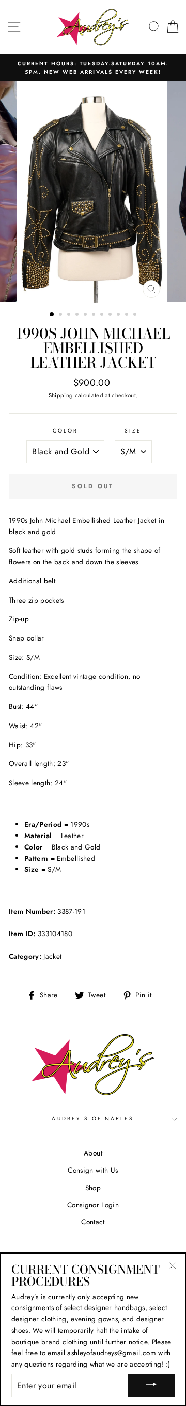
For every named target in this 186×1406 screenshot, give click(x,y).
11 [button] (135, 315)
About (93, 1153)
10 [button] (127, 315)
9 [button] (119, 315)
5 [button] (86, 315)
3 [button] (69, 315)
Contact (92, 1222)
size (133, 431)
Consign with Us (93, 1170)
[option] (93, 68)
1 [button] (52, 314)
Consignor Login (93, 1205)
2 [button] (61, 315)
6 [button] (94, 315)
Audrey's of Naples (93, 1118)
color (65, 431)
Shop (93, 1187)
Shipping (61, 395)
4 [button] (78, 315)
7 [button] (102, 315)
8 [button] (111, 315)
